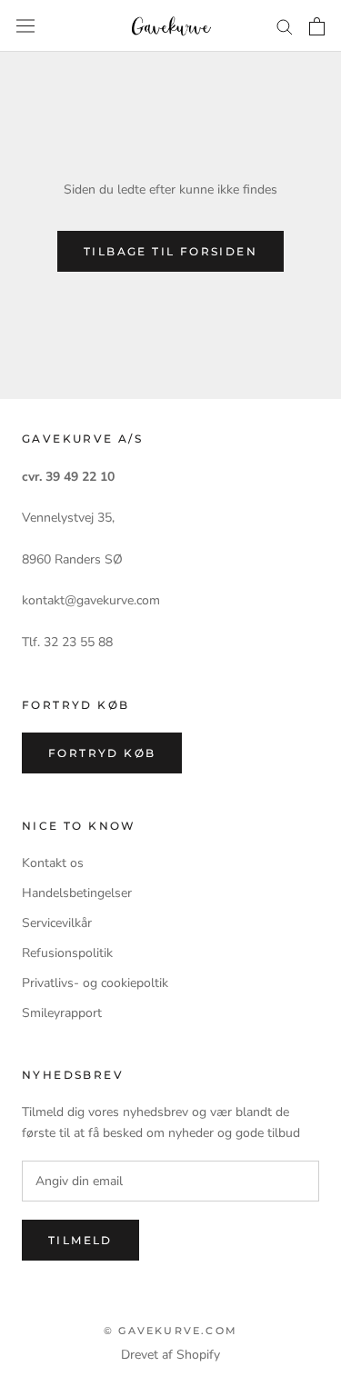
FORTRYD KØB (101, 753)
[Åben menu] (25, 26)
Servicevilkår (57, 923)
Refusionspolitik (67, 953)
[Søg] (284, 26)
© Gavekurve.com (170, 1330)
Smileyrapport (62, 1013)
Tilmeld (80, 1240)
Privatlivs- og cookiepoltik (95, 983)
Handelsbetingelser (77, 893)
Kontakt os (53, 863)
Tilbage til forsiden (170, 251)
